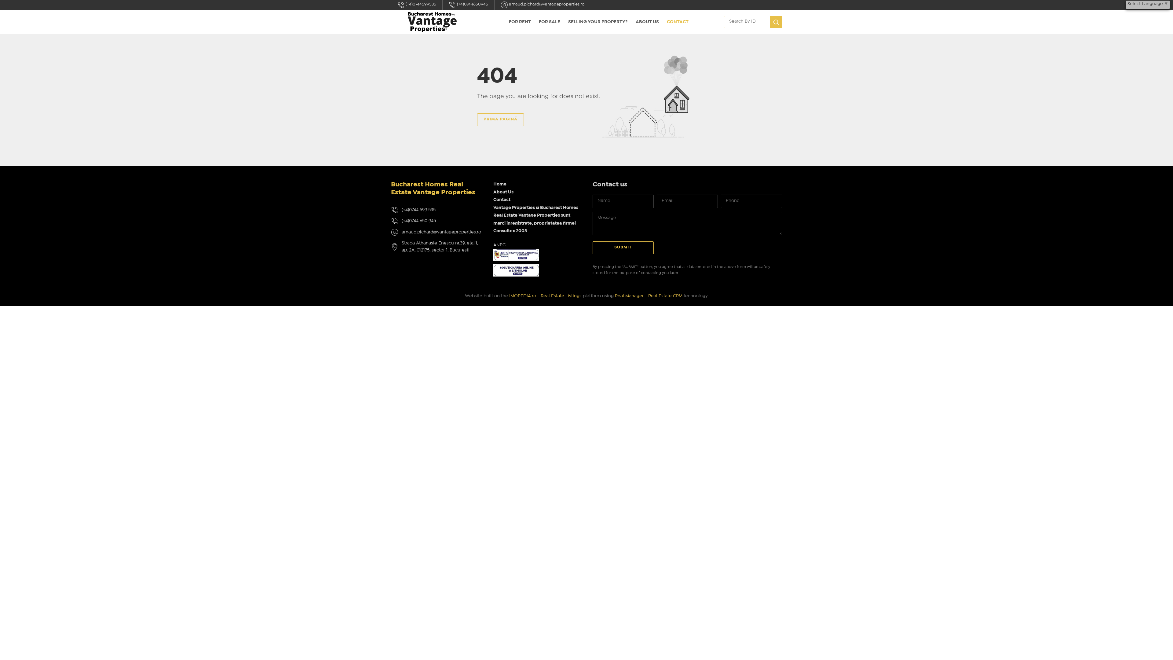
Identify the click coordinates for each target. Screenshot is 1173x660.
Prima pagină (500, 119)
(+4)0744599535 (420, 4)
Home (499, 184)
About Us (647, 22)
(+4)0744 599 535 (419, 210)
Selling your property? (598, 22)
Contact (678, 22)
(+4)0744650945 (472, 4)
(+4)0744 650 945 (419, 221)
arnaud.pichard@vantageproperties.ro (546, 4)
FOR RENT (520, 22)
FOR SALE (549, 22)
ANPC (499, 245)
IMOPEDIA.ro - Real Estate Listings (545, 296)
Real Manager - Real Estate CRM (648, 296)
